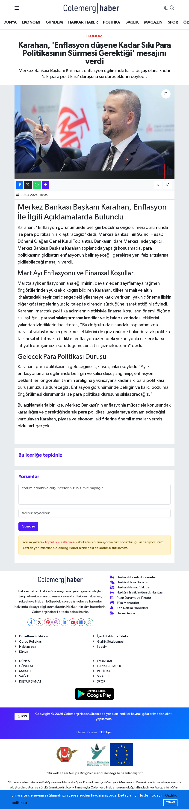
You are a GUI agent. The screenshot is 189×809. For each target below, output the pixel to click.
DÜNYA (9, 22)
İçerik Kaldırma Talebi (112, 636)
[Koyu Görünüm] (166, 8)
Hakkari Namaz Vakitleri (134, 587)
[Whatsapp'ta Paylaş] (37, 185)
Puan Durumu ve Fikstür (134, 597)
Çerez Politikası (30, 641)
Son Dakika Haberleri (132, 608)
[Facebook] (31, 622)
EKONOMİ (31, 22)
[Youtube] (73, 622)
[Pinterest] (48, 622)
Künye (23, 651)
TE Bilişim (105, 732)
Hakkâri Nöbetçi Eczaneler (136, 577)
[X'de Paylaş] (28, 185)
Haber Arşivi (126, 613)
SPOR (173, 22)
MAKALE (25, 671)
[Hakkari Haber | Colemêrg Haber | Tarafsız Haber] (91, 8)
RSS (24, 716)
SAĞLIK (132, 22)
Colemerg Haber (103, 787)
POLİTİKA (111, 22)
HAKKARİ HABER (83, 22)
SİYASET (103, 676)
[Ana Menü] (17, 8)
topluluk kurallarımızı (60, 542)
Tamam (170, 802)
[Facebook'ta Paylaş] (19, 185)
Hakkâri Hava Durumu (132, 582)
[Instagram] (56, 622)
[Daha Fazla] (45, 185)
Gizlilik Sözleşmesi (110, 641)
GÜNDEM (54, 22)
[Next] (81, 622)
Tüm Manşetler (128, 603)
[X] (39, 622)
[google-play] (94, 694)
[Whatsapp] (89, 622)
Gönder (28, 526)
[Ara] (172, 8)
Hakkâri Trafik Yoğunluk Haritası (140, 592)
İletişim (102, 646)
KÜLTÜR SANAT (30, 681)
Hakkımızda (27, 646)
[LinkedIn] (64, 622)
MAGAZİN (153, 22)
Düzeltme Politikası (33, 636)
